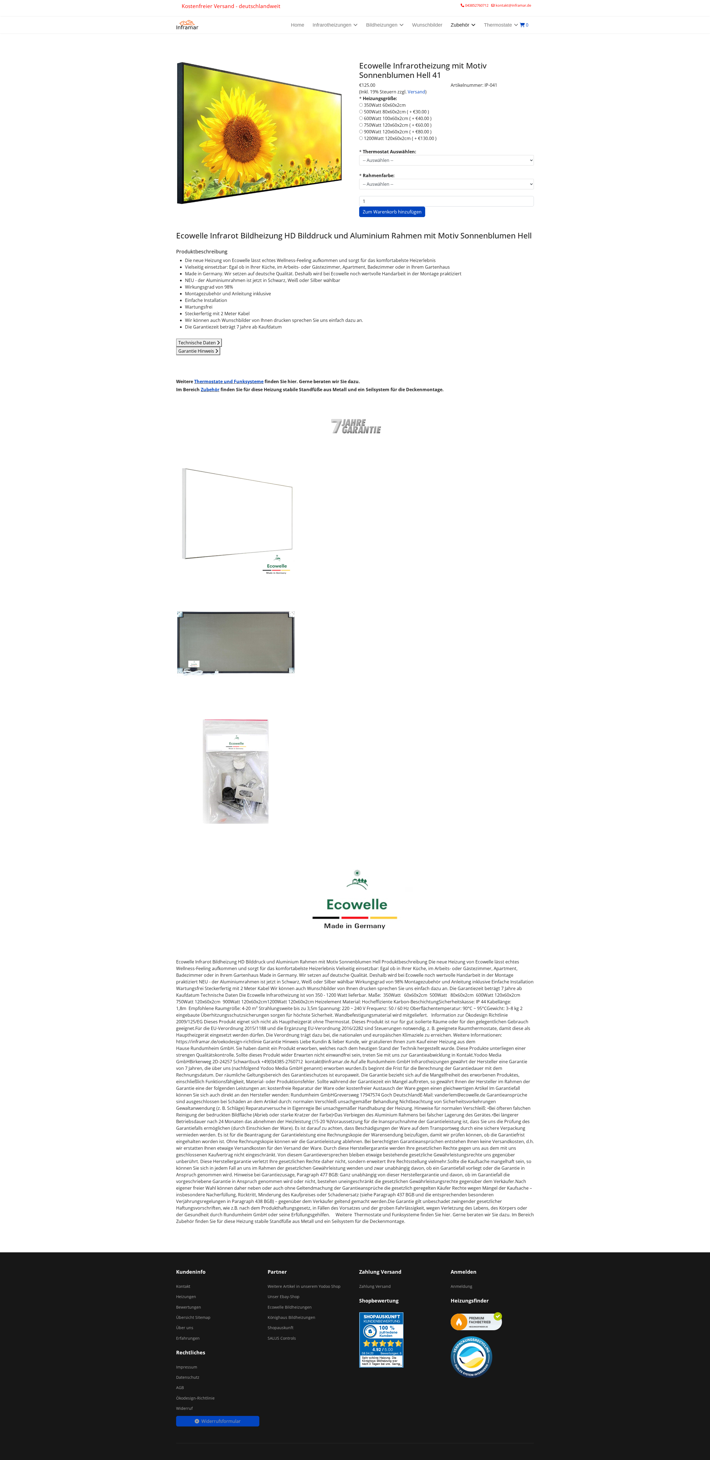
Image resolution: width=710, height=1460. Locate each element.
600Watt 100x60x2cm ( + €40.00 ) (398, 118)
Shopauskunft (280, 1327)
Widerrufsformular (221, 1421)
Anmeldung (461, 1286)
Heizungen (186, 1296)
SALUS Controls (282, 1338)
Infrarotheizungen (332, 25)
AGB (180, 1387)
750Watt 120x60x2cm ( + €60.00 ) (398, 125)
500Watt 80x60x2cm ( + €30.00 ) (396, 112)
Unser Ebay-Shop (284, 1296)
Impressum (186, 1367)
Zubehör (210, 389)
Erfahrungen (188, 1338)
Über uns (184, 1327)
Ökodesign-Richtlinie (195, 1398)
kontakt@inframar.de (513, 5)
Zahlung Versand (375, 1286)
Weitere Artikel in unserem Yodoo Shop (304, 1286)
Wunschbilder (427, 25)
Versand (416, 92)
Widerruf (184, 1408)
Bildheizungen (381, 25)
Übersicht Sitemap (193, 1317)
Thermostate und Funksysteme (228, 381)
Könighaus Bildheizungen (291, 1317)
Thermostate (498, 25)
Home (297, 25)
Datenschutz (187, 1377)
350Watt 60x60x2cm (385, 105)
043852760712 (476, 5)
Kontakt (183, 1286)
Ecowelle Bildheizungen (290, 1307)
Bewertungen (188, 1307)
